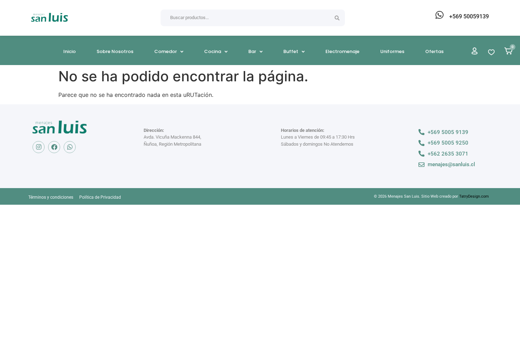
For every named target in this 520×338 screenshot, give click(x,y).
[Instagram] (39, 147)
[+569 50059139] (439, 14)
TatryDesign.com (474, 196)
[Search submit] (337, 18)
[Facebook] (54, 147)
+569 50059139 (469, 16)
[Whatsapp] (70, 147)
